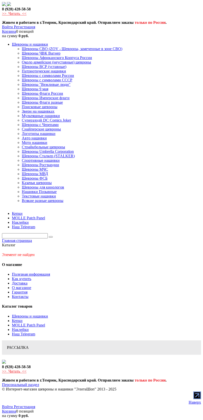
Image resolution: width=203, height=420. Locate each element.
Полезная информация (31, 274)
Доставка (19, 283)
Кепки (17, 321)
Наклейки (20, 329)
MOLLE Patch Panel (28, 325)
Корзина (9, 31)
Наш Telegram (23, 334)
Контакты (20, 296)
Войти (8, 27)
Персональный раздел (20, 385)
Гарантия (19, 292)
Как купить (21, 279)
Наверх (195, 402)
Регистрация (24, 27)
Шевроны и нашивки (30, 316)
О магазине (21, 288)
